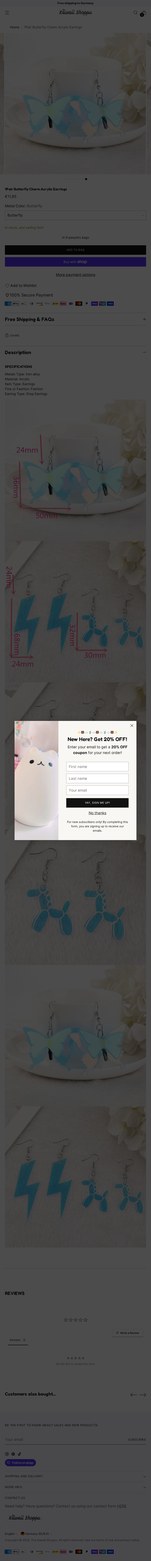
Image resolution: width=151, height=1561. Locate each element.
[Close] (132, 725)
